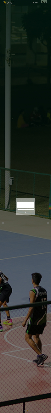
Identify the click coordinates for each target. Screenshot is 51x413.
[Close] (34, 199)
